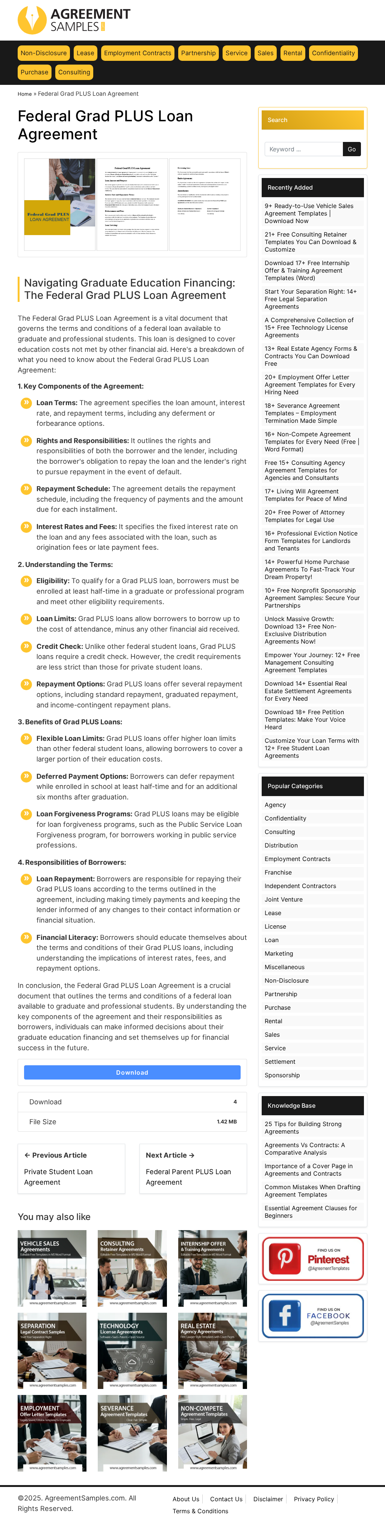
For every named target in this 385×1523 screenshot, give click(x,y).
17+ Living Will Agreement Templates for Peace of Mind (306, 494)
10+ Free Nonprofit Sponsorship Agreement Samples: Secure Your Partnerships (312, 598)
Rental (292, 53)
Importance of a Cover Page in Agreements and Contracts (309, 1169)
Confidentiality (333, 53)
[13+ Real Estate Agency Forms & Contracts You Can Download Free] (212, 1350)
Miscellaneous (285, 967)
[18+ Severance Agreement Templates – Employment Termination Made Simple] (132, 1432)
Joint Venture (284, 899)
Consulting (74, 72)
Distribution (281, 845)
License (275, 926)
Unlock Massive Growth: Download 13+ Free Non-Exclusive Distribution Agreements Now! (300, 630)
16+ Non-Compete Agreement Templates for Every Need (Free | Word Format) (312, 441)
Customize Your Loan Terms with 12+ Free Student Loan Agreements (312, 748)
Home (25, 94)
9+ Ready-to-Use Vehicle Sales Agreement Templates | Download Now (309, 213)
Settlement (280, 1061)
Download (132, 1072)
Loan (272, 940)
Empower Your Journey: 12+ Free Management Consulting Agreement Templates (312, 662)
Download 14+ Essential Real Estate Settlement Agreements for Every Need (308, 691)
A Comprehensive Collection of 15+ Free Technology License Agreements (309, 327)
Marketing (279, 953)
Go (352, 149)
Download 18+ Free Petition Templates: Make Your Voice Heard (305, 719)
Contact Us (226, 1499)
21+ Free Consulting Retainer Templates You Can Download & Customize (310, 242)
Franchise (278, 872)
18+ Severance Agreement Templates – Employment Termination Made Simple (302, 413)
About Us (186, 1499)
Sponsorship (282, 1075)
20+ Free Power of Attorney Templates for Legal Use (305, 515)
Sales (266, 53)
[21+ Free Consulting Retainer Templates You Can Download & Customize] (132, 1268)
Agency (275, 804)
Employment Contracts (137, 53)
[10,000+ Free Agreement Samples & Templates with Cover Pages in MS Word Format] (192, 20)
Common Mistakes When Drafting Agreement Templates (313, 1190)
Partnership (198, 53)
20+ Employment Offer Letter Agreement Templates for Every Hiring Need (310, 384)
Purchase (35, 72)
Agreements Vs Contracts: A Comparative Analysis (305, 1148)
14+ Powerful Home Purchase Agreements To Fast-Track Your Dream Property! (310, 569)
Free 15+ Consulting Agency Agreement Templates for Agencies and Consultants (305, 470)
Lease (85, 53)
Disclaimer (268, 1499)
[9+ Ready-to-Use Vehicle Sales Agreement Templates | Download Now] (52, 1268)
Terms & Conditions (200, 1511)
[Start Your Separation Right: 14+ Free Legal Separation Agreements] (52, 1350)
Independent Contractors (300, 886)
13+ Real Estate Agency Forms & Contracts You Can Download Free (311, 356)
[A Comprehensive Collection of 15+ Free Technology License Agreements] (132, 1350)
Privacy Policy (314, 1499)
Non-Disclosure (44, 53)
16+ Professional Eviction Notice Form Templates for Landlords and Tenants (311, 540)
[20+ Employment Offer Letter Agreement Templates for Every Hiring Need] (52, 1432)
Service (237, 53)
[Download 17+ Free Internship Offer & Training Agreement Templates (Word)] (212, 1268)
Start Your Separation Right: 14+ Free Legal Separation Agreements (311, 299)
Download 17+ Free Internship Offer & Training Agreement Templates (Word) (307, 270)
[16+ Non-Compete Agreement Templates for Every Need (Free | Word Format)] (212, 1432)
